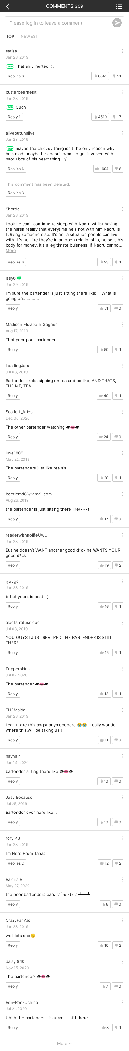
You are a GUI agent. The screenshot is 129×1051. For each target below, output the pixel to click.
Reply (13, 308)
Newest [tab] (29, 36)
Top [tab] (10, 36)
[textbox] (60, 22)
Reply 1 (14, 117)
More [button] (11, 250)
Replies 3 (16, 76)
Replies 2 (16, 863)
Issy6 (11, 278)
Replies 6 (16, 168)
